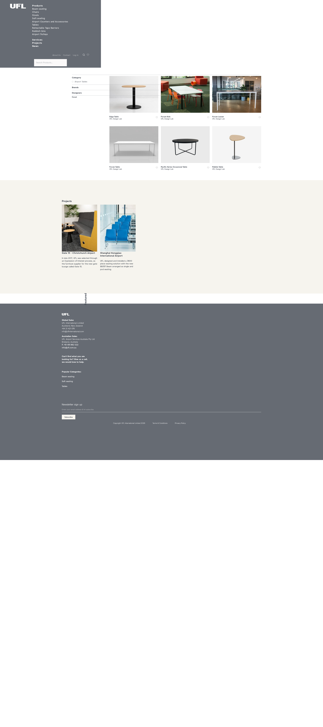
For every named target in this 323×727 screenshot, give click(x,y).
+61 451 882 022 (71, 344)
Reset (74, 96)
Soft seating (38, 18)
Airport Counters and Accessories (50, 21)
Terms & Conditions (160, 423)
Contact (66, 55)
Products (37, 5)
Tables (35, 24)
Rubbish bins (39, 31)
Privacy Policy (180, 423)
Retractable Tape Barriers (45, 27)
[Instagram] (63, 305)
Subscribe (68, 417)
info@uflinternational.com (73, 331)
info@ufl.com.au (69, 347)
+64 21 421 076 (68, 328)
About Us (56, 55)
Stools (35, 15)
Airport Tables (81, 81)
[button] (157, 117)
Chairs (35, 12)
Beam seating (68, 376)
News (35, 46)
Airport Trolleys (40, 34)
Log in (75, 55)
